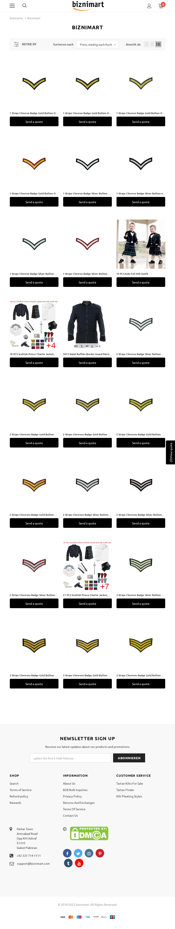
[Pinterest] (100, 853)
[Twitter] (78, 853)
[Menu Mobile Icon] (12, 5)
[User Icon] (149, 6)
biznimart (34, 18)
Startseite (16, 18)
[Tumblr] (68, 863)
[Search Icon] (28, 6)
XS (76, 346)
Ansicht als (133, 44)
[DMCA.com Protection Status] (89, 833)
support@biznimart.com (33, 863)
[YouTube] (79, 863)
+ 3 (98, 346)
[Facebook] (67, 853)
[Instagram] (89, 853)
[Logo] (88, 5)
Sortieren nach (63, 44)
